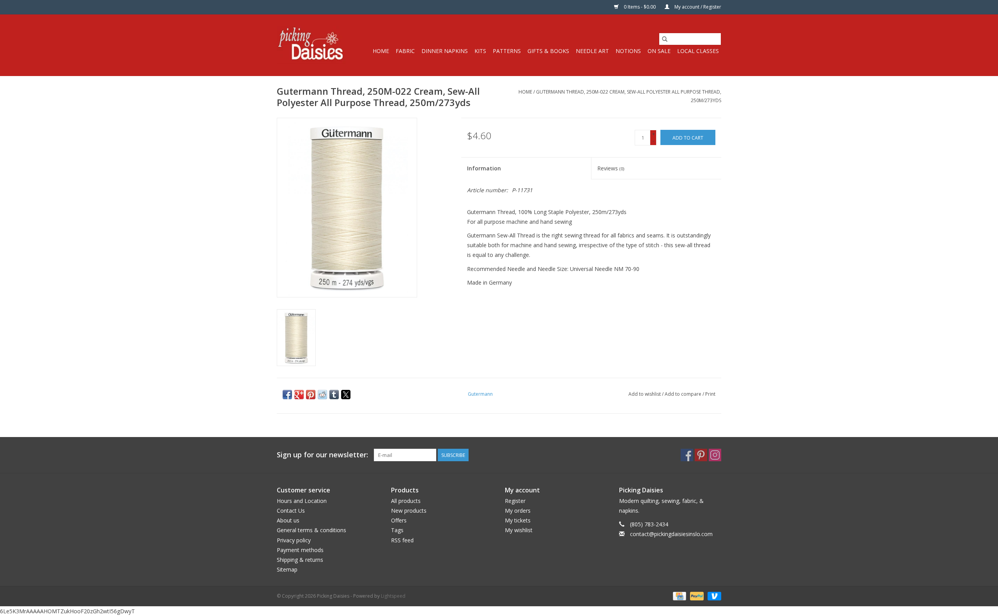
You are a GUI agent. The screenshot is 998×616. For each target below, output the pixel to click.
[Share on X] (345, 394)
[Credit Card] (678, 595)
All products (406, 500)
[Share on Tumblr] (334, 394)
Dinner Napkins (444, 51)
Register (515, 500)
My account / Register (697, 7)
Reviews (610, 168)
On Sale (659, 51)
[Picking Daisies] (311, 45)
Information (484, 168)
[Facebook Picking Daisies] (687, 455)
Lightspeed (393, 596)
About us (288, 520)
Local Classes (698, 51)
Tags (397, 530)
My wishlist (519, 530)
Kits (480, 51)
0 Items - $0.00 (640, 7)
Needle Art (592, 51)
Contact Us (291, 510)
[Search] (665, 39)
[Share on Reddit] (322, 394)
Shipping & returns (300, 559)
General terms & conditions (311, 530)
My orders (518, 510)
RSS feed (402, 540)
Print (710, 394)
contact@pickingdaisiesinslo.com (671, 534)
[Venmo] (713, 595)
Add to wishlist (645, 394)
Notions (628, 51)
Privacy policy (294, 540)
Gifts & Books (548, 51)
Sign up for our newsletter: (322, 455)
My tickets (518, 520)
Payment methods (300, 550)
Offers (399, 520)
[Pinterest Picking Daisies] (701, 455)
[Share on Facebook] (287, 394)
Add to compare (683, 394)
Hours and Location (302, 500)
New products (408, 510)
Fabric (405, 51)
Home (381, 51)
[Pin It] (310, 394)
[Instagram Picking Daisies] (715, 455)
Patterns (507, 51)
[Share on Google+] (299, 394)
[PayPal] (696, 595)
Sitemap (287, 569)
